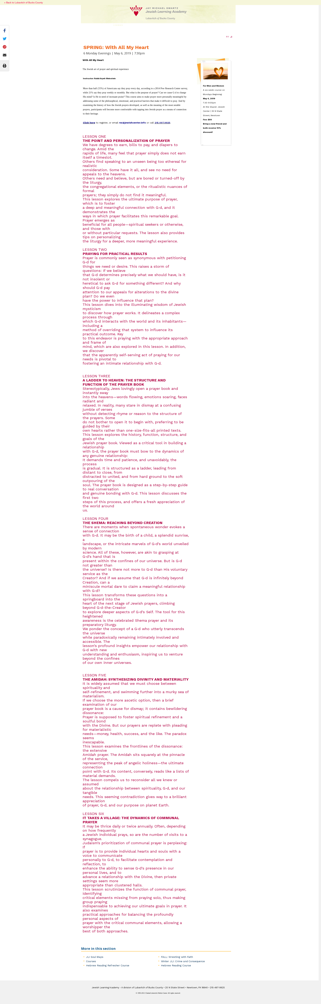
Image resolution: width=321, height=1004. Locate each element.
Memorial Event (199, 25)
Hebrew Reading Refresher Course (107, 965)
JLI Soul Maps (94, 956)
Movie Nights (159, 25)
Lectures (100, 25)
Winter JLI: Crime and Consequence (183, 961)
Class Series (137, 25)
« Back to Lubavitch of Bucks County (23, 2)
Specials (178, 25)
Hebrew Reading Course (176, 965)
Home (88, 25)
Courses (118, 25)
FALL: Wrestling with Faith (177, 956)
